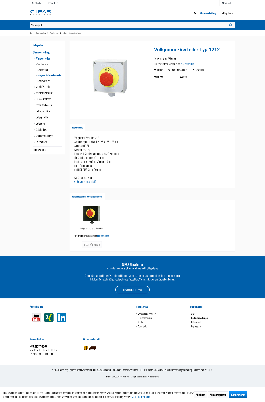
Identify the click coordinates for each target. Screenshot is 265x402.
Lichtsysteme (39, 150)
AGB (193, 314)
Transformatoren (43, 99)
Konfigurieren (238, 395)
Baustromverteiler (43, 93)
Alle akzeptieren (218, 395)
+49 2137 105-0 (38, 346)
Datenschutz (196, 322)
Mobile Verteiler (43, 87)
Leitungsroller (41, 117)
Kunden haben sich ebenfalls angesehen (87, 196)
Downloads (142, 326)
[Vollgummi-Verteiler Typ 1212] (92, 214)
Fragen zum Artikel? (179, 69)
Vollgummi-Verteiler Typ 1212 (91, 228)
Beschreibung (77, 127)
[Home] (195, 13)
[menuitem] (227, 3)
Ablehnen (200, 395)
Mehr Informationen (141, 397)
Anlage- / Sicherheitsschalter (49, 75)
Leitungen (40, 123)
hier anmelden (187, 64)
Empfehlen (199, 69)
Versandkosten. (104, 370)
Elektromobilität (42, 111)
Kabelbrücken (41, 129)
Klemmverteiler (43, 80)
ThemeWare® (154, 376)
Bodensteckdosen (43, 105)
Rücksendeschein (145, 318)
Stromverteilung (41, 52)
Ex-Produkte (41, 142)
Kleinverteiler (42, 69)
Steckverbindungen (44, 136)
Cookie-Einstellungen (199, 318)
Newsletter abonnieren (132, 290)
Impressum (196, 326)
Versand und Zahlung (147, 314)
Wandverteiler (42, 58)
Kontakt (141, 322)
